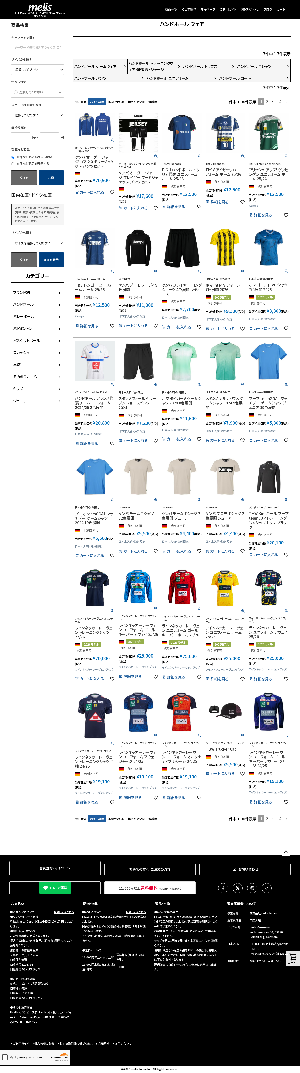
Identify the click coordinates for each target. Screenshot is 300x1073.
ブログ (268, 9)
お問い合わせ (250, 9)
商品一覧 (171, 9)
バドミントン (22, 328)
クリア (24, 177)
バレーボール (23, 316)
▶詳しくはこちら (64, 912)
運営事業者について (241, 903)
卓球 (17, 364)
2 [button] (267, 101)
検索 (51, 177)
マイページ (208, 9)
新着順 (152, 102)
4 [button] (280, 101)
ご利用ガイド (228, 9)
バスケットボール (26, 340)
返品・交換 (162, 903)
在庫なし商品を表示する (32, 163)
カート (281, 9)
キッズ (18, 388)
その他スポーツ (25, 376)
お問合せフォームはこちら (265, 961)
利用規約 (103, 1043)
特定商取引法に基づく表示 (76, 1043)
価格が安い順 (116, 102)
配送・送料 (90, 903)
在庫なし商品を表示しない (34, 157)
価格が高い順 (136, 102)
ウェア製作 (189, 9)
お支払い (17, 903)
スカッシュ (21, 352)
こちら (203, 940)
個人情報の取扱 (44, 1043)
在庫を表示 (51, 260)
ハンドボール (23, 304)
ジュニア (20, 401)
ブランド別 (21, 292)
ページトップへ (286, 852)
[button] (287, 101)
